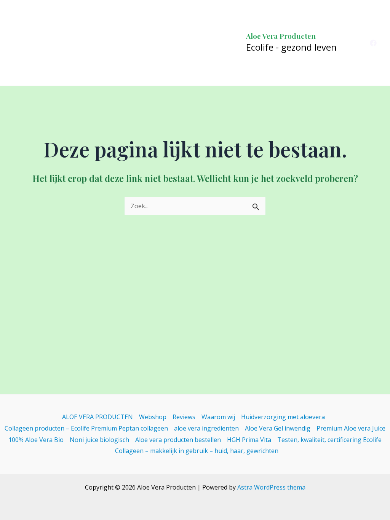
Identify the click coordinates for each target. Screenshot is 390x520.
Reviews (184, 417)
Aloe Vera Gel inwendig (277, 428)
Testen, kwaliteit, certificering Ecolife (329, 439)
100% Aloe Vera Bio (36, 439)
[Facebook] (373, 43)
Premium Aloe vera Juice (350, 428)
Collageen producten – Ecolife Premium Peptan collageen (86, 428)
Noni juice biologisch (99, 439)
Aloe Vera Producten (281, 36)
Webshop (152, 417)
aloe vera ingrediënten (206, 428)
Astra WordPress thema (271, 487)
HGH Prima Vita (249, 439)
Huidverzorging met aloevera (283, 417)
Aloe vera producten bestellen (178, 439)
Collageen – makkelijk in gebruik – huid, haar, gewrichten (196, 451)
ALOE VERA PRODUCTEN (97, 417)
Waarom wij (218, 417)
